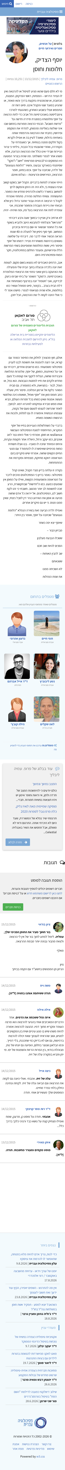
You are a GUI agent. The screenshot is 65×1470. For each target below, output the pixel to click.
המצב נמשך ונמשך (44, 784)
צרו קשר (46, 1444)
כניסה (29, 4)
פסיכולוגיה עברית (48, 11)
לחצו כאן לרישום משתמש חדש (44, 893)
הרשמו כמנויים (53, 84)
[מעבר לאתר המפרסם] (33, 26)
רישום (19, 4)
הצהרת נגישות (30, 1444)
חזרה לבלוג (15, 842)
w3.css (40, 1456)
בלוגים (58, 44)
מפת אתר (18, 1449)
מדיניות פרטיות (35, 1449)
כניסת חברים (13, 907)
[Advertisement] (32, 1196)
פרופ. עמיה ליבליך (51, 79)
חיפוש (5, 4)
